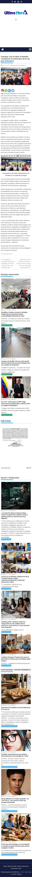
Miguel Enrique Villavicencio (19, 65)
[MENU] (30, 49)
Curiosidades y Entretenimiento (9, 726)
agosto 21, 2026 (6, 655)
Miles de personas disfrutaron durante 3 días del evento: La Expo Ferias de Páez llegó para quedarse (24, 264)
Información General (7, 254)
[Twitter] (12, 90)
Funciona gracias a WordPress (10, 872)
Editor (14, 310)
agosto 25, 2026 (6, 310)
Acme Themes (17, 874)
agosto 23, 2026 (6, 619)
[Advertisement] (16, 34)
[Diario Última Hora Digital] (2, 49)
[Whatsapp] (6, 90)
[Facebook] (9, 90)
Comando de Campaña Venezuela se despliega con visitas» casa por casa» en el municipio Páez (8, 264)
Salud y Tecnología (6, 539)
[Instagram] (2, 90)
